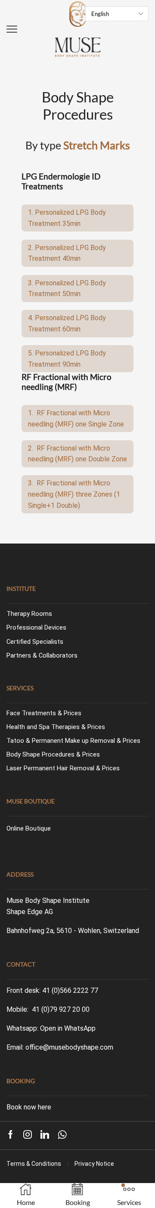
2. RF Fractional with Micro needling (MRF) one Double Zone (77, 453)
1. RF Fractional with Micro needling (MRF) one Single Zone (76, 418)
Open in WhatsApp (68, 1028)
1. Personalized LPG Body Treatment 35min (67, 218)
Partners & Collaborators (42, 655)
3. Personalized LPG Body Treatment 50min (67, 288)
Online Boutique (28, 828)
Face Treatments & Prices (43, 713)
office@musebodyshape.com (69, 1047)
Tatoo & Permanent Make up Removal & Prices (73, 741)
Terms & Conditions (33, 1164)
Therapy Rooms (29, 614)
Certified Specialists (34, 642)
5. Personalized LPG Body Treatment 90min (67, 358)
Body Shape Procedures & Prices (53, 754)
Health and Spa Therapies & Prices (55, 727)
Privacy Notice (94, 1164)
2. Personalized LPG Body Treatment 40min (67, 253)
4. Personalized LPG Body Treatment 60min (67, 323)
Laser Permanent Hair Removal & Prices (63, 768)
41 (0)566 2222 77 (70, 990)
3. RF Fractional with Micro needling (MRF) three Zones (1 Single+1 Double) (74, 494)
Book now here (28, 1107)
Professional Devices (36, 627)
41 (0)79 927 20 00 (61, 1009)
